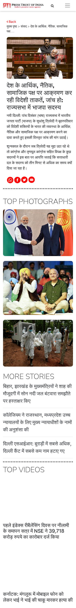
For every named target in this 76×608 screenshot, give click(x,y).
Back (12, 22)
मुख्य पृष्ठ (12, 26)
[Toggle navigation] (67, 5)
